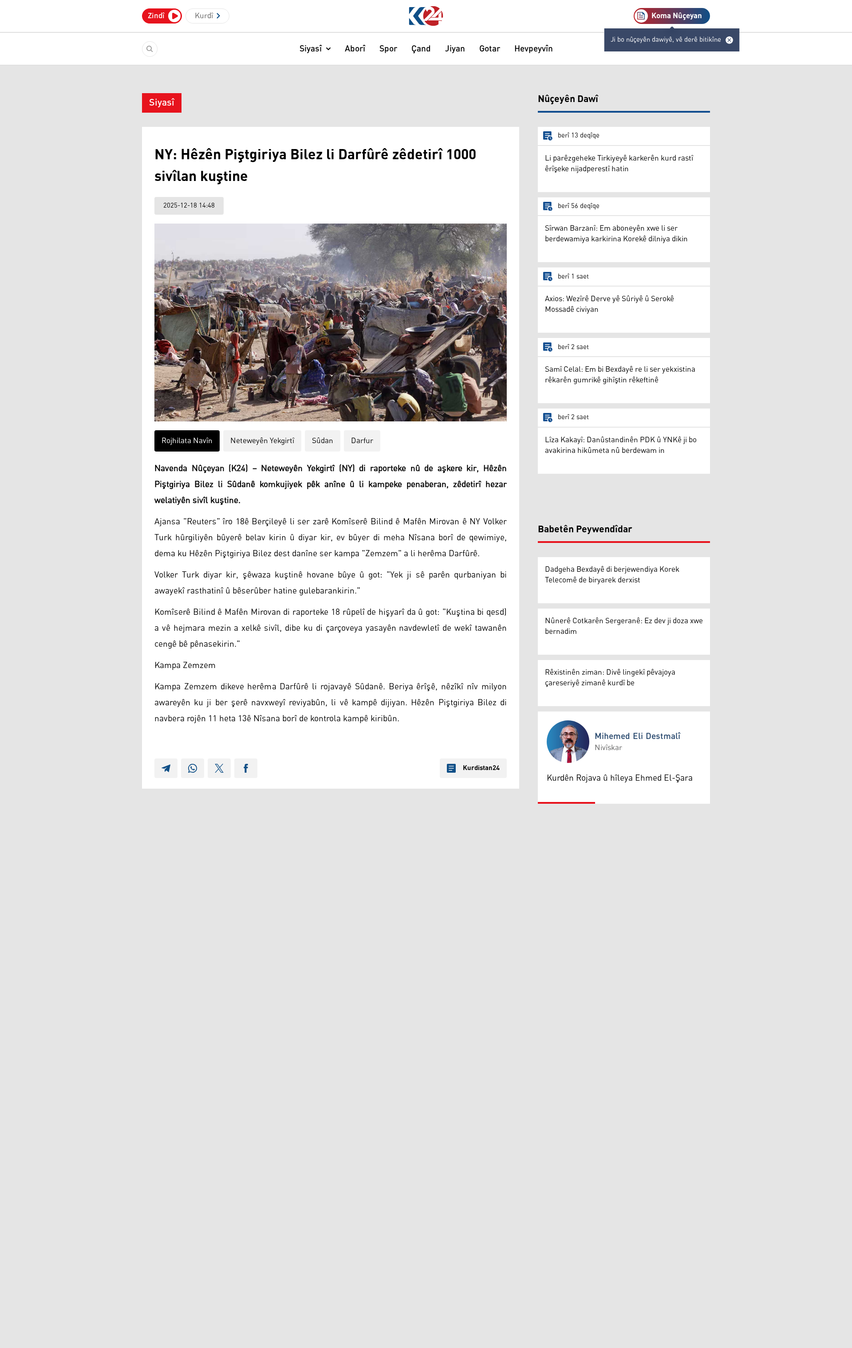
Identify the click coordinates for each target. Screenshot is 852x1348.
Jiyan (455, 49)
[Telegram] (166, 768)
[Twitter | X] (219, 768)
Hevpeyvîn (533, 49)
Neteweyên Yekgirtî (262, 440)
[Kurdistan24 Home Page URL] (426, 16)
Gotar (489, 49)
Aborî (355, 49)
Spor (388, 49)
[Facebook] (245, 768)
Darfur (362, 440)
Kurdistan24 (481, 768)
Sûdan (322, 440)
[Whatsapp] (192, 768)
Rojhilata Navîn (187, 440)
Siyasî (311, 48)
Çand (421, 49)
